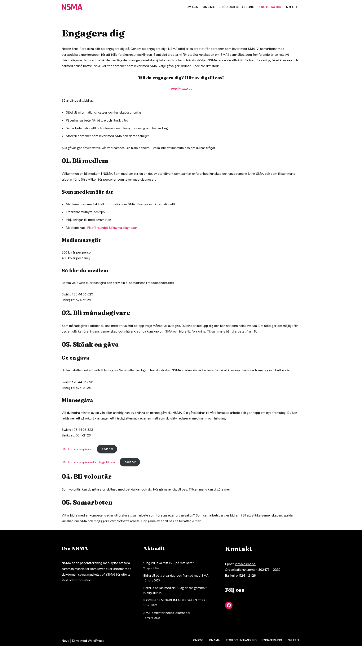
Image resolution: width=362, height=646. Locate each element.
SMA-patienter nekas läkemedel (166, 613)
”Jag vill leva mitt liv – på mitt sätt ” (168, 563)
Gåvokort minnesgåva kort (78, 449)
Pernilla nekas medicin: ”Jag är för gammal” (175, 588)
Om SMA (209, 7)
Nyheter (293, 7)
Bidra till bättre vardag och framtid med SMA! (176, 575)
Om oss (192, 7)
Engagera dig (270, 7)
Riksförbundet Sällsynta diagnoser (112, 227)
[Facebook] (229, 605)
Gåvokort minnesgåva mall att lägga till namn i (90, 462)
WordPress (96, 640)
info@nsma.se (245, 564)
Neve (65, 640)
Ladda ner (107, 449)
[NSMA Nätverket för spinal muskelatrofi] (73, 7)
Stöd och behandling (237, 7)
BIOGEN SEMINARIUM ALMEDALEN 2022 (174, 600)
